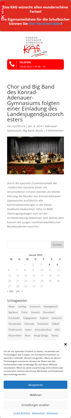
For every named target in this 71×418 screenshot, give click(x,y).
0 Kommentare (55, 130)
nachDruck (18, 126)
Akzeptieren (35, 385)
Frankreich (43, 323)
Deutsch (35, 312)
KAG (57, 329)
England (44, 318)
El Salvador (14, 318)
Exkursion (57, 318)
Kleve (27, 335)
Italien (28, 329)
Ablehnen (36, 395)
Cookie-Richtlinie (21, 413)
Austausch (35, 306)
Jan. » (19, 291)
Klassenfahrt (15, 335)
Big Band (28, 130)
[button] (65, 344)
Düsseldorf (48, 312)
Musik (39, 130)
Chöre (24, 312)
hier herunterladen (45, 23)
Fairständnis (15, 323)
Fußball (55, 323)
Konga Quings (41, 335)
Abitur (12, 306)
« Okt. (10, 291)
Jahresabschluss (43, 329)
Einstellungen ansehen (35, 405)
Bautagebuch (50, 306)
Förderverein (15, 329)
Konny (55, 335)
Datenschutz (38, 413)
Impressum (52, 413)
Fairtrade (29, 323)
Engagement (29, 318)
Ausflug (22, 306)
